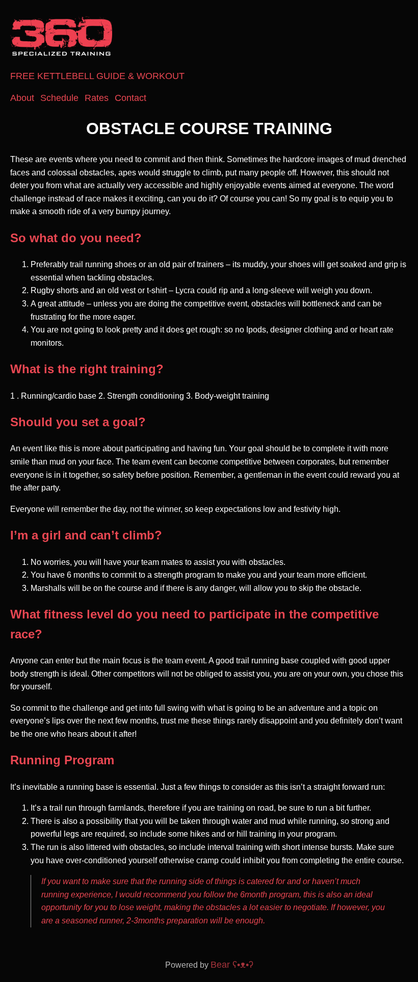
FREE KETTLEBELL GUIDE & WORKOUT (97, 76)
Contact (130, 98)
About (22, 98)
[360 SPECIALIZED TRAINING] (209, 35)
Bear (232, 965)
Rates (97, 98)
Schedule (59, 98)
